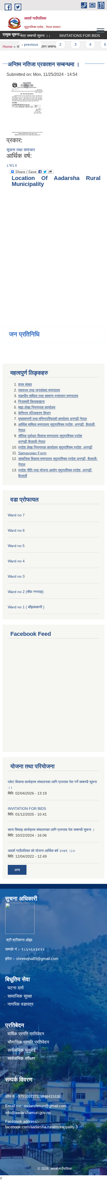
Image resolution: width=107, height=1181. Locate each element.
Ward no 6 (16, 530)
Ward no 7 (16, 515)
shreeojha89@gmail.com (37, 958)
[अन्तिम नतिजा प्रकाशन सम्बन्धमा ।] (26, 107)
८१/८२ (11, 165)
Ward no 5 (16, 546)
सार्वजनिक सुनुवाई (22, 1050)
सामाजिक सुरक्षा (20, 996)
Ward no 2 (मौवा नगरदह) (26, 592)
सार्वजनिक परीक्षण (21, 1058)
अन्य (17, 870)
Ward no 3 (16, 576)
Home (7, 46)
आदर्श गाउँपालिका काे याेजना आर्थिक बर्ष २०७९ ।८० (41, 851)
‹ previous (23, 44)
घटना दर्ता (16, 987)
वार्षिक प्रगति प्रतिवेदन (26, 1033)
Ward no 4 (16, 561)
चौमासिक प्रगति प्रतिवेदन (28, 1042)
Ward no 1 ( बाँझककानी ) (26, 607)
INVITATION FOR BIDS (27, 808)
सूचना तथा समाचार (20, 150)
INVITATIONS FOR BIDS (73, 36)
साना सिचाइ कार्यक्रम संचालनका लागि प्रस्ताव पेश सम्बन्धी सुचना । (51, 830)
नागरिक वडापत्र (20, 1004)
